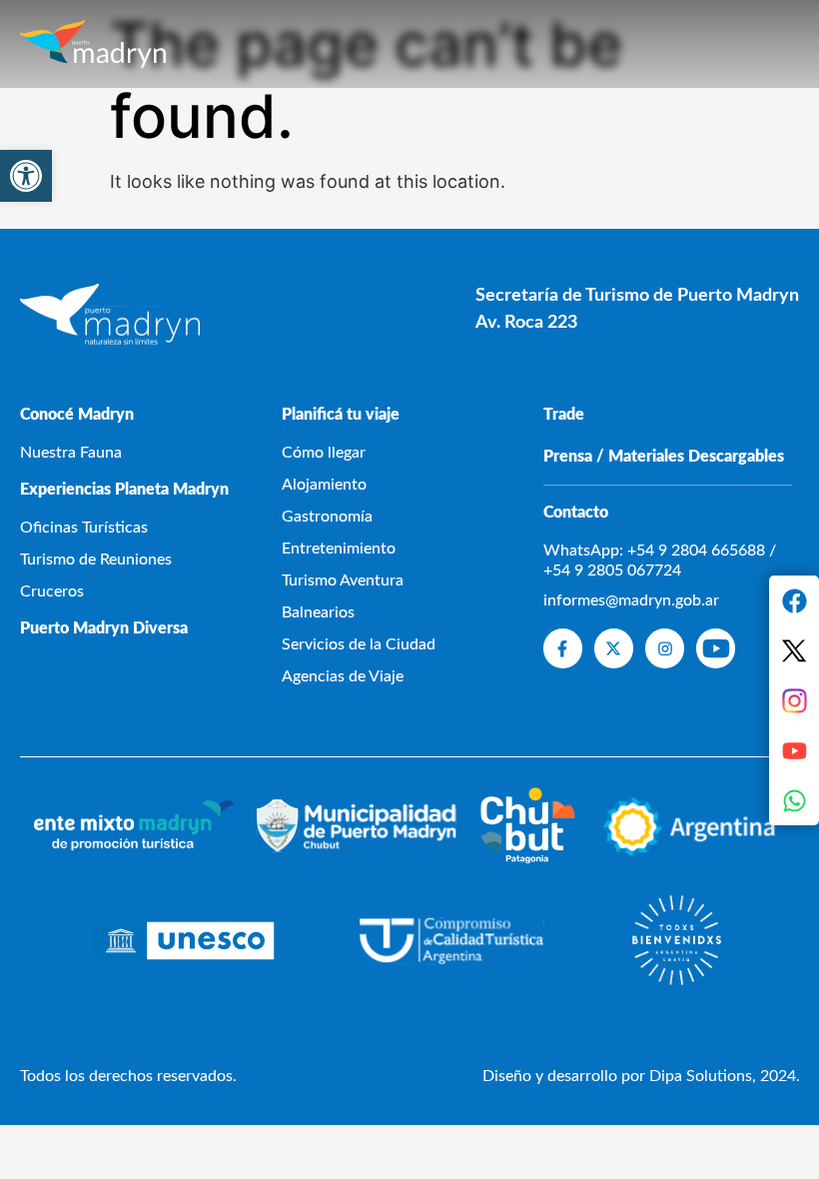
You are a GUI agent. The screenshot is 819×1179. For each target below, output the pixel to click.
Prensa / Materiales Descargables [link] (663, 457)
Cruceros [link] (52, 591)
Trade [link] (563, 415)
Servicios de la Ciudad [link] (358, 644)
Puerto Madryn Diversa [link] (104, 628)
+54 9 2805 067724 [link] (612, 571)
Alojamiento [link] (324, 485)
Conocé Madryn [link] (77, 415)
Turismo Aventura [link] (343, 581)
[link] (26, 176)
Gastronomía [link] (327, 517)
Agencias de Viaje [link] (343, 676)
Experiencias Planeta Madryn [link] (124, 490)
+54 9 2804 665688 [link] (696, 551)
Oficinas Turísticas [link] (84, 528)
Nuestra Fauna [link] (71, 453)
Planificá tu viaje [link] (341, 415)
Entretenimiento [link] (339, 549)
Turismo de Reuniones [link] (96, 560)
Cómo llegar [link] (324, 453)
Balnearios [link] (318, 612)
